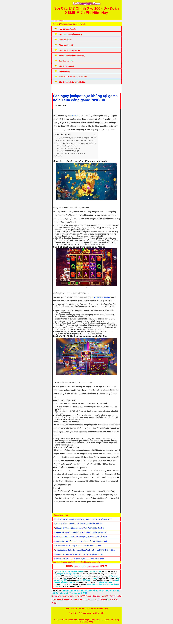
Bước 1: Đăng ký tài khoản (68, 146)
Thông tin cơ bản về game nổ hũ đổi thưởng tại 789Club (76, 138)
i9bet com (96, 596)
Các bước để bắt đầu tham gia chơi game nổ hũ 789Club (76, 143)
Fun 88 (112, 596)
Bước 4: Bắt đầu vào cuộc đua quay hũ (72, 153)
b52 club (102, 599)
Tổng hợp (68, 88)
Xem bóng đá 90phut (60, 599)
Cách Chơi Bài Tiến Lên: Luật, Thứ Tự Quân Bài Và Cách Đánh (81, 541)
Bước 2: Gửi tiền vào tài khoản (69, 148)
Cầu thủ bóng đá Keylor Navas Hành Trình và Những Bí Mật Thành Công (85, 550)
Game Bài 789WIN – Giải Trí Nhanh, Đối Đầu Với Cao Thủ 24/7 (81, 532)
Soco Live (75, 599)
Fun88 (54, 21)
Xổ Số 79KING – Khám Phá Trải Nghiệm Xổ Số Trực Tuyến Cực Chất (84, 519)
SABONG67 (112, 599)
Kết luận (59, 156)
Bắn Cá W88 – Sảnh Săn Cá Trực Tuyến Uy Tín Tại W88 (79, 524)
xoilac (119, 596)
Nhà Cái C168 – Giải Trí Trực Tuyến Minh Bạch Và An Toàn (80, 559)
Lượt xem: (57, 105)
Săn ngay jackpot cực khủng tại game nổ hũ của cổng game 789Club (85, 98)
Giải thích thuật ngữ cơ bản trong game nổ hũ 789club (75, 140)
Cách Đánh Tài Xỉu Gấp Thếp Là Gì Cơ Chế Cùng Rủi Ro (79, 546)
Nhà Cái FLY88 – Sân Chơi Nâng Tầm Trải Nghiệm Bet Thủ (80, 528)
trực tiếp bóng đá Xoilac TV (74, 596)
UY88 (53, 603)
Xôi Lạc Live (56, 596)
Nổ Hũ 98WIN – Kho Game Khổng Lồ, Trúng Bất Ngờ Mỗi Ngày (81, 537)
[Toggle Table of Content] (94, 134)
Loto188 (105, 596)
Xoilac (88, 596)
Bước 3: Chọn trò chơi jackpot (69, 151)
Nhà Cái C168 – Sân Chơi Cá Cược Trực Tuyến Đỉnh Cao (79, 554)
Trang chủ (58, 88)
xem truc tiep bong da (88, 599)
